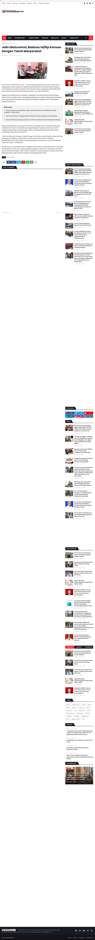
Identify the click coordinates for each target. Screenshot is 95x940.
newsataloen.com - (18, 85)
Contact (81, 938)
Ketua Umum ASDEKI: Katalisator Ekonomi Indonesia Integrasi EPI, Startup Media (80, 756)
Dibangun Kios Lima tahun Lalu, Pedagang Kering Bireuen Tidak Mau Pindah (82, 59)
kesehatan (79, 713)
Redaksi (29, 3)
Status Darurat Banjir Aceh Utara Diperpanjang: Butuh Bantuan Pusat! (83, 49)
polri (68, 719)
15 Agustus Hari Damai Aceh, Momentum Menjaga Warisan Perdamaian (83, 460)
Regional (81, 707)
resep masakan (76, 719)
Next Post (59, 212)
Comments (88, 647)
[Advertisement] (59, 20)
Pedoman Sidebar (44, 3)
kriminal (87, 713)
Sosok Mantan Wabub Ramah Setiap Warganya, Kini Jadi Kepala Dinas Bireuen (82, 637)
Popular (70, 647)
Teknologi (69, 710)
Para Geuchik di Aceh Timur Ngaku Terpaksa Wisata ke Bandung (83, 573)
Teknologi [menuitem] (54, 38)
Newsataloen (10, 938)
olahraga (76, 716)
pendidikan (85, 716)
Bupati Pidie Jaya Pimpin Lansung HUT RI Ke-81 (79, 741)
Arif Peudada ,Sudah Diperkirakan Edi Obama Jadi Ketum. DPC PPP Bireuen (83, 112)
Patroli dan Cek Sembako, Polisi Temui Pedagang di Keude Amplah (82, 130)
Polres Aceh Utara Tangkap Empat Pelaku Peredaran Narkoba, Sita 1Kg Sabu (31, 116)
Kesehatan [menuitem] (74, 38)
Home (3, 3)
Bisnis (68, 705)
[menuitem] (4, 38)
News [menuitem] (10, 38)
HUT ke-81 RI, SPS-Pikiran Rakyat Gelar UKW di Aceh (82, 224)
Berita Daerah (11, 43)
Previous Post (7, 212)
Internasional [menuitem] (19, 38)
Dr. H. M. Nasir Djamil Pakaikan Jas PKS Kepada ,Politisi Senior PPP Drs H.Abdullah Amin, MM (82, 493)
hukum (88, 710)
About (9, 3)
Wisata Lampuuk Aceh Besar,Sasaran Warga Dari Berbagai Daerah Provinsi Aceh (83, 193)
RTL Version (89, 938)
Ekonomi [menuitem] (45, 38)
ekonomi (81, 710)
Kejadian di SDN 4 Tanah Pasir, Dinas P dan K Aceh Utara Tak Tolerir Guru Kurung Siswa (82, 83)
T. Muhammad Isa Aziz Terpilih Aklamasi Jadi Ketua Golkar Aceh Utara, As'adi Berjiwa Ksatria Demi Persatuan (80, 732)
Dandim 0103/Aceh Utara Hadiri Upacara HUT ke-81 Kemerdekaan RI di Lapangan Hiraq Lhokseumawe (82, 235)
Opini (89, 705)
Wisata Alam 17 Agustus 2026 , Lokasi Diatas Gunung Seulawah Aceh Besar (83, 216)
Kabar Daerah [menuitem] (34, 38)
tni (83, 719)
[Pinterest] (23, 162)
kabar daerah (70, 713)
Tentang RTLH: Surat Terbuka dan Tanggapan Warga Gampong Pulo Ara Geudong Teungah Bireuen (83, 614)
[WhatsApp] (27, 162)
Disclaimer (22, 3)
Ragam (74, 707)
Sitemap (15, 3)
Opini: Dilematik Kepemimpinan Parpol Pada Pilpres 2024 (83, 121)
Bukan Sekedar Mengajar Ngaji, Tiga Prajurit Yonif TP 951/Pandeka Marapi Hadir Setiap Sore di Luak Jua (83, 102)
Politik (68, 707)
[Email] (31, 162)
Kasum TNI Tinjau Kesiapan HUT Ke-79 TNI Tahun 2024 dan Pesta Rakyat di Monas (33, 120)
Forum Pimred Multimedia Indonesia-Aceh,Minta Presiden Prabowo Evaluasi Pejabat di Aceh (83, 182)
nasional (69, 716)
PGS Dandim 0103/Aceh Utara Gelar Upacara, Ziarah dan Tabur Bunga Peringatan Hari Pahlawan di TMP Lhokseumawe (83, 626)
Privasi (35, 3)
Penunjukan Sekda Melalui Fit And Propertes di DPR (77, 748)
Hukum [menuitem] (63, 38)
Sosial (88, 707)
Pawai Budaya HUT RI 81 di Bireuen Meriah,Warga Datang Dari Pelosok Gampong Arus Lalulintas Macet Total (82, 205)
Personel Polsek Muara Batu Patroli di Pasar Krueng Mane (83, 563)
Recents (79, 647)
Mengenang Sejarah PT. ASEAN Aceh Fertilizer (82, 92)
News (83, 705)
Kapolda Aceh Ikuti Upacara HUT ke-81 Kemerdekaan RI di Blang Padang (83, 245)
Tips (75, 710)
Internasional (76, 705)
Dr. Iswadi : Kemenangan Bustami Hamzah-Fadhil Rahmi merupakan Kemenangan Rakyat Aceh (83, 603)
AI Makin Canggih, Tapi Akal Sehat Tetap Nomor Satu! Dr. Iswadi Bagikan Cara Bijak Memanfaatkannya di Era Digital (83, 440)
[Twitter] (19, 162)
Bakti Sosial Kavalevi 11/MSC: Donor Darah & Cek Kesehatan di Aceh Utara (83, 450)
